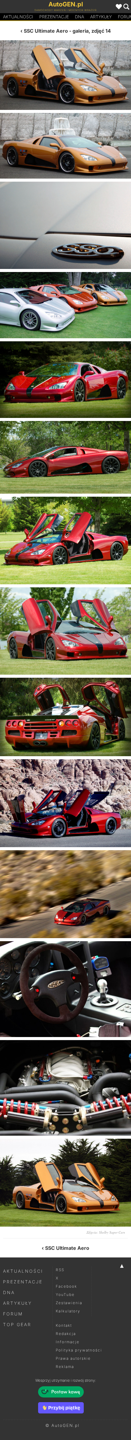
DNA (9, 1292)
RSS (60, 1270)
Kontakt (64, 1325)
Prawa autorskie (73, 1358)
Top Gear (17, 1324)
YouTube (65, 1294)
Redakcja (66, 1333)
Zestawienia (69, 1302)
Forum (13, 1313)
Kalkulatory (68, 1311)
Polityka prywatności (79, 1350)
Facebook (66, 1286)
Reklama (65, 1366)
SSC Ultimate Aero (46, 31)
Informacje (68, 1342)
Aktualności (18, 16)
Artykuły (101, 16)
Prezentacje (54, 16)
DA (79, 16)
